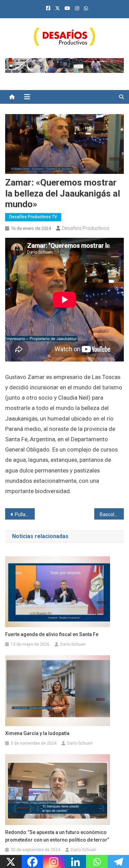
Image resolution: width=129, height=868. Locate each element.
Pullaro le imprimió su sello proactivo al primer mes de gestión (25, 514)
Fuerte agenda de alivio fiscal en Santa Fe (51, 634)
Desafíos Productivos (85, 228)
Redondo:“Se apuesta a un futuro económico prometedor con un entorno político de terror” (57, 836)
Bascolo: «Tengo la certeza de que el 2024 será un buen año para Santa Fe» (112, 514)
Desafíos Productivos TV (33, 216)
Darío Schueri (73, 644)
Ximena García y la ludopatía (37, 733)
